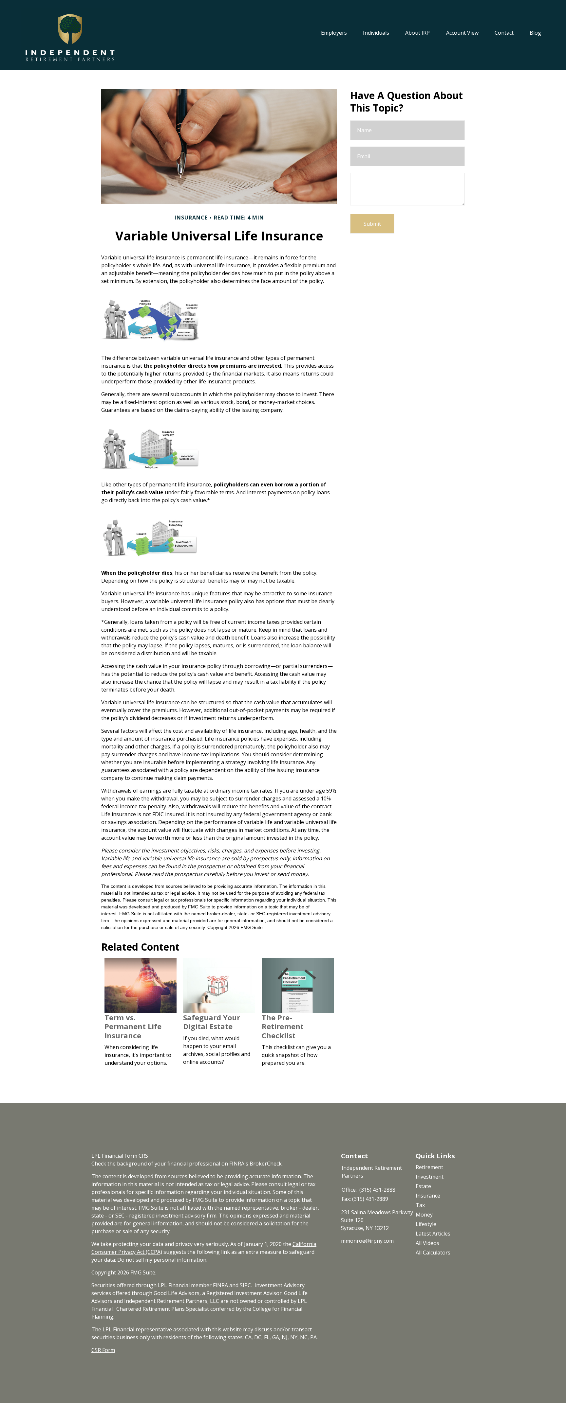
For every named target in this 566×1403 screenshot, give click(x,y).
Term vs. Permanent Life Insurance (132, 1026)
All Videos (427, 1243)
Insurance (428, 1195)
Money (424, 1214)
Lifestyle (426, 1224)
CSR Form (103, 1350)
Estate (423, 1186)
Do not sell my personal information (161, 1259)
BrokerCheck (266, 1163)
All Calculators (433, 1252)
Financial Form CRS (125, 1155)
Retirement (429, 1167)
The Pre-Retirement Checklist (283, 1026)
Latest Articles (433, 1233)
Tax (420, 1205)
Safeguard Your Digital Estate (211, 1021)
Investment (429, 1176)
